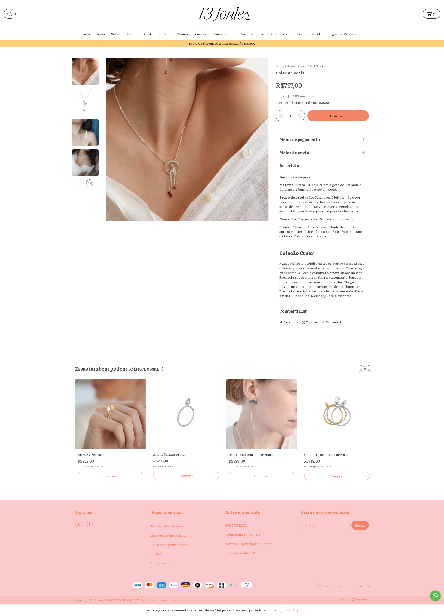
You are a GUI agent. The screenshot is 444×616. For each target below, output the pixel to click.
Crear (301, 66)
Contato (246, 33)
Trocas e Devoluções (166, 526)
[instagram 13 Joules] (78, 524)
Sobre (116, 33)
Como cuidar (223, 33)
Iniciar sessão (333, 586)
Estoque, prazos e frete (168, 535)
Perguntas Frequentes (344, 33)
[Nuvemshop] (354, 600)
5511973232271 (236, 525)
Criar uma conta (358, 586)
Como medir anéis (191, 33)
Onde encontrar (157, 33)
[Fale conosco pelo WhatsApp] (435, 596)
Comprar (110, 476)
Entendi (289, 610)
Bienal (132, 33)
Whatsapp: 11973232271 (243, 534)
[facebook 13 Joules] (89, 524)
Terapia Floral (308, 33)
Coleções (290, 66)
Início (85, 33)
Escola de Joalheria (274, 33)
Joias (100, 33)
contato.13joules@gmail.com (248, 543)
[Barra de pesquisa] (10, 14)
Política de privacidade (168, 544)
